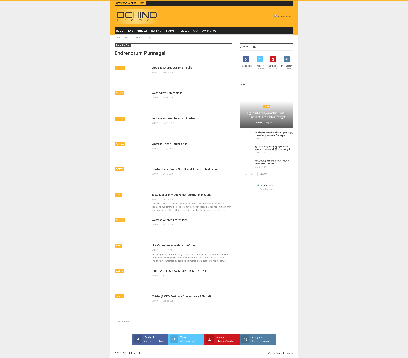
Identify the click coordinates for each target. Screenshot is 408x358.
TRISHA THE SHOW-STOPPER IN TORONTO (180, 271)
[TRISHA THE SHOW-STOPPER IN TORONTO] (131, 279)
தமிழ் (195, 30)
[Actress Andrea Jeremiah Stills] (131, 76)
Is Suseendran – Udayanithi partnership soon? (181, 194)
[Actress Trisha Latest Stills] (131, 152)
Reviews (156, 30)
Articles (142, 30)
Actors (119, 93)
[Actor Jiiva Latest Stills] (131, 102)
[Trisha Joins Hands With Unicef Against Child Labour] (131, 178)
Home (119, 30)
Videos (185, 30)
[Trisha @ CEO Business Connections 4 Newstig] (131, 305)
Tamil (266, 106)
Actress (120, 68)
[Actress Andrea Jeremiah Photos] (131, 127)
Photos (169, 30)
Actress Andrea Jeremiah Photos (173, 118)
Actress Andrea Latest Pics (170, 220)
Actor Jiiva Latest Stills (167, 93)
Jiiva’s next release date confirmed (174, 245)
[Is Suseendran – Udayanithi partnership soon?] (131, 203)
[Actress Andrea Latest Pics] (131, 229)
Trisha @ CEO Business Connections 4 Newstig (182, 296)
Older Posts (124, 322)
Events (119, 169)
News (130, 30)
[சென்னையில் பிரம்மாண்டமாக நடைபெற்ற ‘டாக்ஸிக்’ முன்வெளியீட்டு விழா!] (246, 136)
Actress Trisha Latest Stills (169, 144)
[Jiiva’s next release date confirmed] (131, 254)
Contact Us (208, 30)
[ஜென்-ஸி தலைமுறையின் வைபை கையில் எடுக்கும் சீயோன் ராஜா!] (266, 110)
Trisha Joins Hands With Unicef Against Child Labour (186, 169)
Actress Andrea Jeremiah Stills (172, 67)
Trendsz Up (288, 353)
